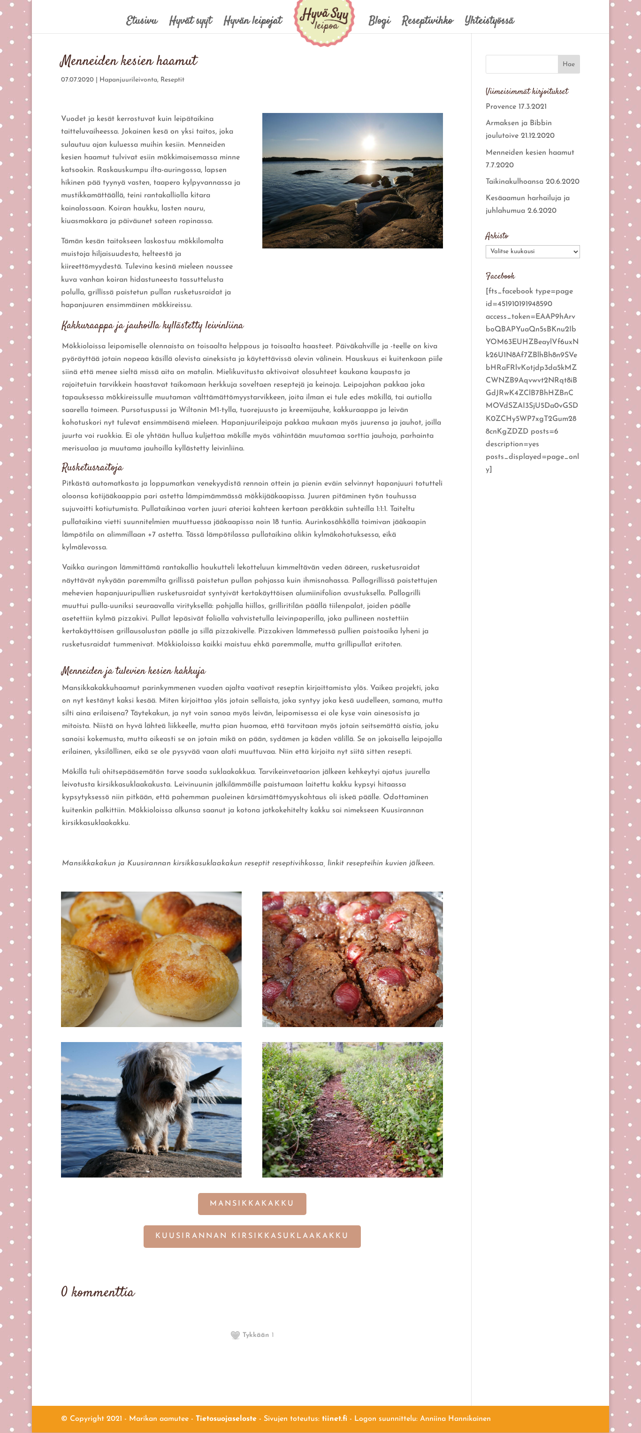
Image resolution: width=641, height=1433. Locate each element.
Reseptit (172, 79)
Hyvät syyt (190, 23)
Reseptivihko (427, 23)
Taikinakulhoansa (514, 182)
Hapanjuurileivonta (128, 79)
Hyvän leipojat (253, 23)
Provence (501, 107)
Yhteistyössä (489, 23)
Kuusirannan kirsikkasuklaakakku (252, 1236)
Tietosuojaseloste (226, 1419)
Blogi (379, 23)
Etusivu (142, 23)
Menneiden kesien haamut (530, 153)
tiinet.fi (334, 1419)
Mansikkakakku (252, 1204)
